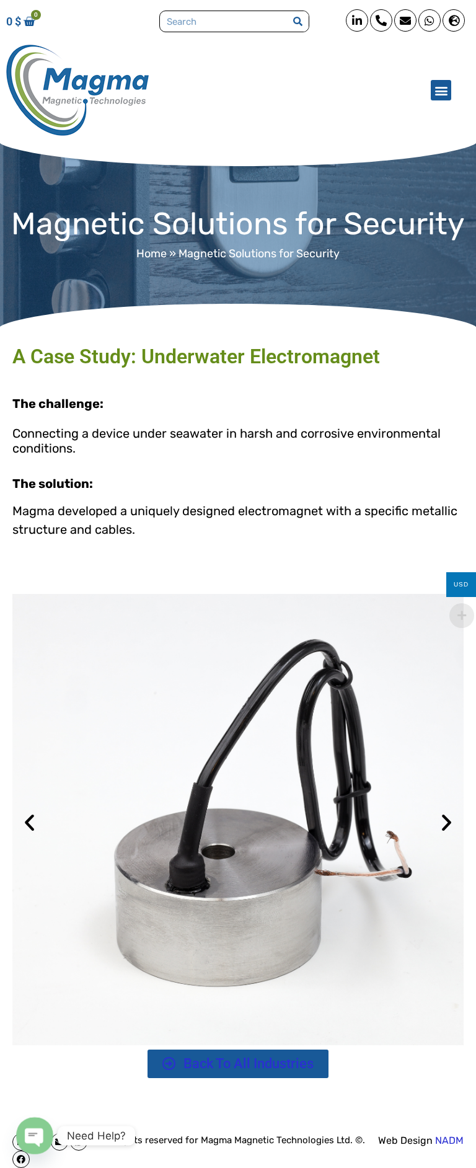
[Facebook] (21, 1159)
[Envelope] (405, 20)
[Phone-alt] (381, 20)
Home (151, 253)
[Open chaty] (35, 1136)
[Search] (298, 21)
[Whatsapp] (429, 20)
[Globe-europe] (454, 20)
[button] (441, 90)
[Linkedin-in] (357, 20)
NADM (449, 1140)
